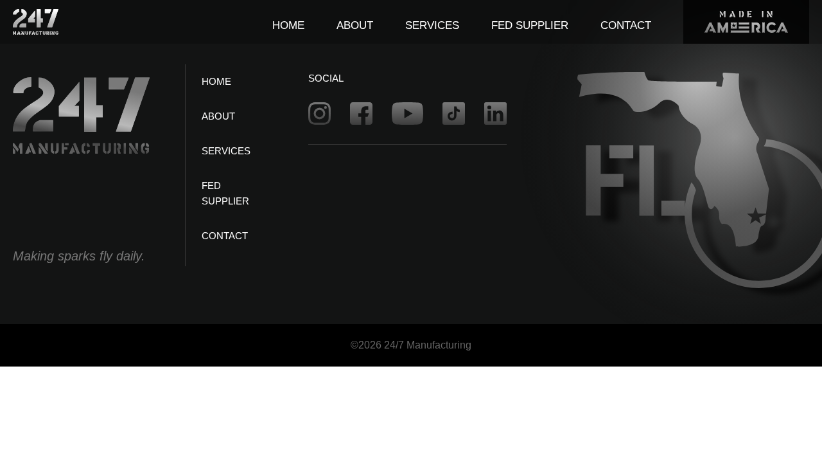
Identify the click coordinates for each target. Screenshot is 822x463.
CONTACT (625, 25)
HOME (288, 25)
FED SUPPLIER (529, 25)
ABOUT (355, 25)
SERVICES (432, 25)
